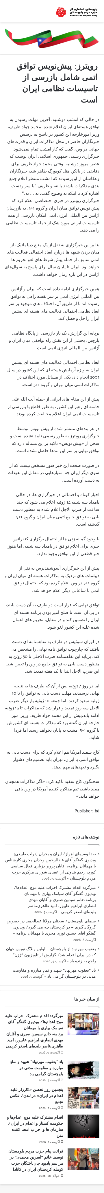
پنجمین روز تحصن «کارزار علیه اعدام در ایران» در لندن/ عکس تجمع (36, 1095)
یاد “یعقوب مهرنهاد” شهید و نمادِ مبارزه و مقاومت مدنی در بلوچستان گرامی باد (54, 973)
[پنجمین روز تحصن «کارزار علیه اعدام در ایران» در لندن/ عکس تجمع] (83, 1097)
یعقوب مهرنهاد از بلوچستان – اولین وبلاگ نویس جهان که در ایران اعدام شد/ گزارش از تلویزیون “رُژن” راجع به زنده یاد (51, 955)
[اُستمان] (76, 11)
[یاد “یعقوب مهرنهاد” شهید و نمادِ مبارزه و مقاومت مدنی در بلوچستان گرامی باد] (83, 1070)
